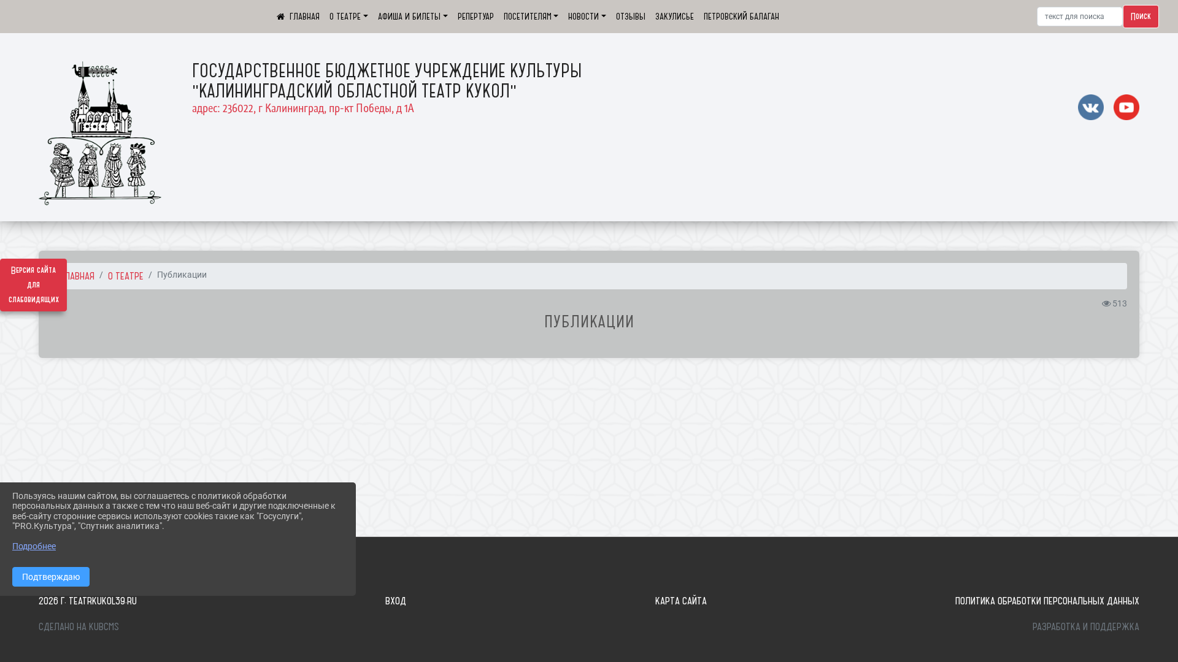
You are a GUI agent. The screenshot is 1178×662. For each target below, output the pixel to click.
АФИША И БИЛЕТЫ (409, 16)
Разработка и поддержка (1086, 626)
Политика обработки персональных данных (1047, 601)
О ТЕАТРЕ (345, 16)
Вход (395, 601)
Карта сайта (681, 601)
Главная (77, 276)
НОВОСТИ (583, 16)
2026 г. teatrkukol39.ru (88, 601)
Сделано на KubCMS (79, 626)
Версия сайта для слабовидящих (34, 285)
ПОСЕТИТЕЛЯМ (528, 16)
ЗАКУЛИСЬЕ (674, 16)
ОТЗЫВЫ (630, 16)
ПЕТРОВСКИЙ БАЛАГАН (741, 16)
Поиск (1141, 16)
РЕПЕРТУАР (476, 16)
